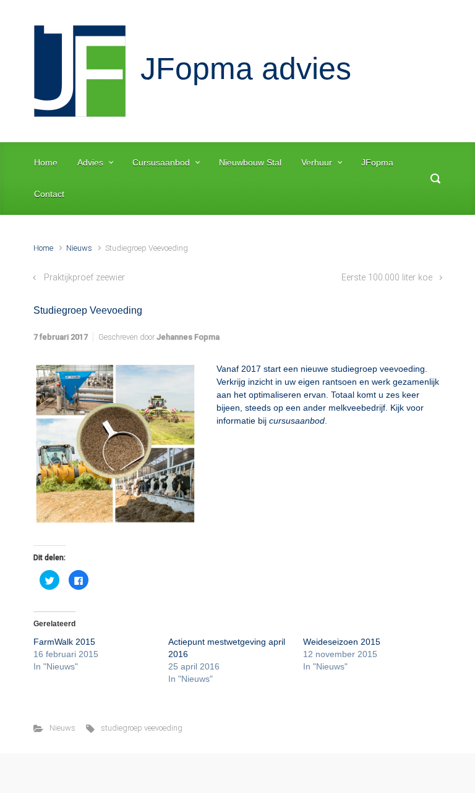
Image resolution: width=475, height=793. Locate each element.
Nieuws (79, 248)
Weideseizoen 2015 (341, 642)
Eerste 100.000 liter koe (386, 277)
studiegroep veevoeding (141, 727)
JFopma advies (245, 68)
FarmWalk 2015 (64, 642)
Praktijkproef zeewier (84, 277)
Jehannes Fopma (188, 337)
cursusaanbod (297, 421)
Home (43, 248)
